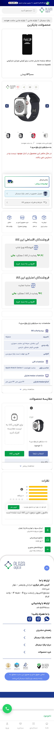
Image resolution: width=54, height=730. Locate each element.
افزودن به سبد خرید (25, 263)
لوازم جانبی (32, 20)
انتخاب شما (38, 453)
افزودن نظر (14, 507)
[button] (27, 181)
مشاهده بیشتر (28, 389)
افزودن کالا (14, 453)
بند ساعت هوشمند (26, 143)
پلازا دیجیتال (45, 20)
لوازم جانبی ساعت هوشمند (13, 20)
